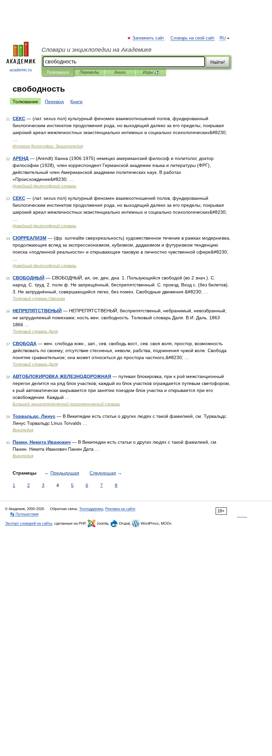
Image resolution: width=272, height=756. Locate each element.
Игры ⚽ (151, 72)
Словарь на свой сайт (192, 38)
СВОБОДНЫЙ (28, 277)
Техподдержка (91, 509)
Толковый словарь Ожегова (39, 298)
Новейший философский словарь (44, 186)
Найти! (217, 62)
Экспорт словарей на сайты (28, 523)
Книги (120, 72)
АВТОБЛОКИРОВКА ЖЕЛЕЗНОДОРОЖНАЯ (62, 376)
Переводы (89, 72)
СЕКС (19, 118)
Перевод (54, 101)
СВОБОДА (24, 343)
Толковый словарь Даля (35, 331)
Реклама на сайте (120, 509)
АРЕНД (21, 158)
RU (223, 38)
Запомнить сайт (148, 38)
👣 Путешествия (24, 514)
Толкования (57, 72)
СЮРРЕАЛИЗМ (29, 238)
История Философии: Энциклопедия (48, 146)
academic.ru (21, 70)
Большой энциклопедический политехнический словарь (66, 404)
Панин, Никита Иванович (42, 442)
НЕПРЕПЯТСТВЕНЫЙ (37, 310)
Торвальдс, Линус (34, 416)
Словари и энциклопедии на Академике (96, 49)
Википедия (23, 430)
